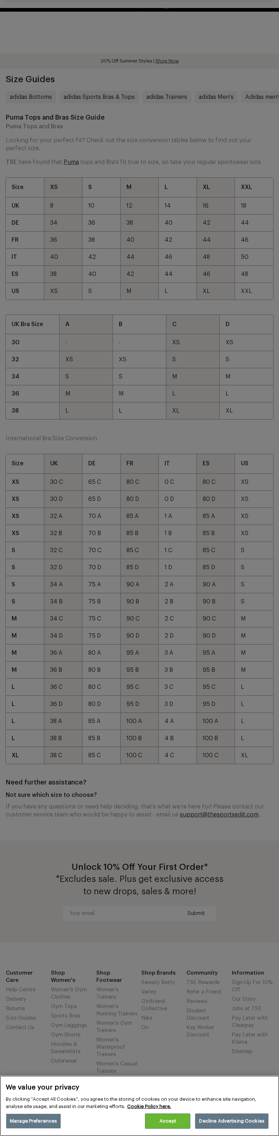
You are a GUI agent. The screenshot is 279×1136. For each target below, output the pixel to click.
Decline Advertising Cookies (231, 1121)
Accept (167, 1121)
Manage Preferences (33, 1121)
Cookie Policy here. (149, 1106)
